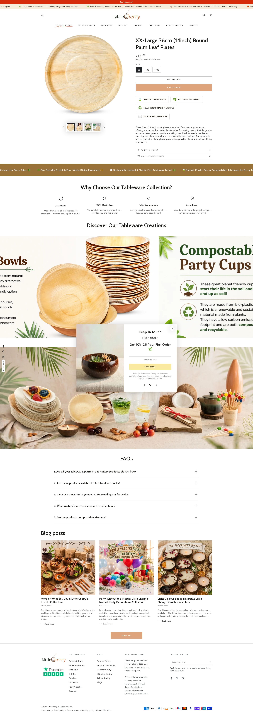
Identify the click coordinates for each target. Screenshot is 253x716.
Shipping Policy (104, 674)
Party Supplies (75, 686)
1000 (157, 71)
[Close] (172, 328)
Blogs (99, 682)
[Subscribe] (210, 662)
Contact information (103, 710)
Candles (72, 678)
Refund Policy (103, 678)
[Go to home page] (126, 15)
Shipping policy (88, 710)
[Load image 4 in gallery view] (97, 127)
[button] (42, 15)
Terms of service (73, 710)
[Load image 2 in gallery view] (79, 127)
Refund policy (59, 710)
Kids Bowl (73, 669)
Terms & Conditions (106, 665)
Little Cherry (52, 706)
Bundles (72, 691)
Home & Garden (76, 665)
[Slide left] (63, 127)
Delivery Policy (104, 669)
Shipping (139, 59)
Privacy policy (46, 710)
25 (140, 71)
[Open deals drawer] (203, 15)
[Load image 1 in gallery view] (71, 127)
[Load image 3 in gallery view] (88, 127)
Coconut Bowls (76, 661)
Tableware (73, 682)
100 (148, 71)
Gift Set (72, 674)
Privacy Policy (103, 661)
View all (126, 635)
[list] (126, 206)
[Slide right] (104, 127)
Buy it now (174, 87)
